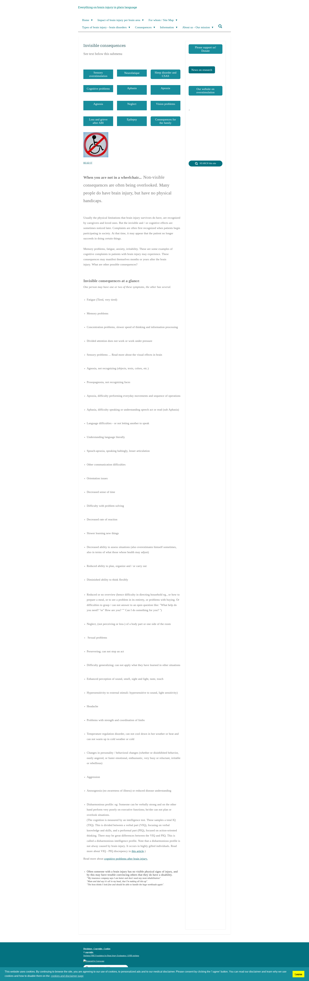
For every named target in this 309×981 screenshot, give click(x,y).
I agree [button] (298, 974)
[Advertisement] (142, 921)
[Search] (220, 26)
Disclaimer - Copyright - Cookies (96, 949)
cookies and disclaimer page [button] (67, 976)
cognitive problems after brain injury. (126, 858)
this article (138, 851)
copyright (89, 952)
